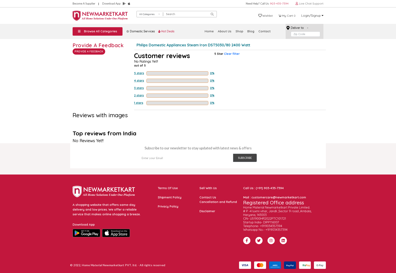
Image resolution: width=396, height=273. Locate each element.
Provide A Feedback (89, 51)
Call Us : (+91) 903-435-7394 (263, 188)
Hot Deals (167, 31)
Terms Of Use (168, 188)
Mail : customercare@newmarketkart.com (274, 197)
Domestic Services (142, 31)
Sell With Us (208, 188)
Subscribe (245, 157)
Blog (250, 31)
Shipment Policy (170, 197)
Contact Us (207, 197)
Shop (239, 31)
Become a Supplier (84, 3)
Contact (264, 31)
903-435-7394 (279, 3)
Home (209, 31)
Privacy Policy (168, 206)
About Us (224, 31)
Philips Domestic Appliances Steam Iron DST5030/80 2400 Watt (193, 45)
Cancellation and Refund (218, 202)
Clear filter (232, 54)
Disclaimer (207, 211)
